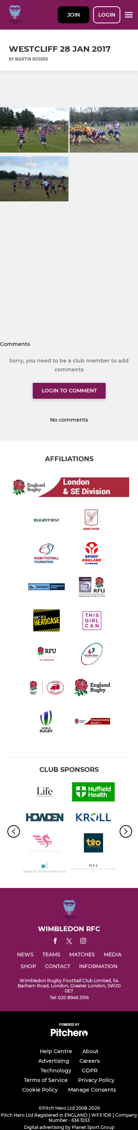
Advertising (53, 1061)
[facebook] (55, 942)
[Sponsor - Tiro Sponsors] (93, 844)
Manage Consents (92, 1089)
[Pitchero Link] (69, 1034)
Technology (55, 1070)
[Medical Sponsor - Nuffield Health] (93, 793)
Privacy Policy (96, 1080)
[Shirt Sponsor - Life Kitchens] (44, 793)
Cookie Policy (40, 1089)
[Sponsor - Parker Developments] (44, 870)
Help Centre (56, 1051)
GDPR (90, 1070)
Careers (89, 1061)
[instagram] (83, 942)
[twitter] (69, 942)
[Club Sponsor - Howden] (44, 819)
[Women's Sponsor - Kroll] (93, 819)
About (90, 1051)
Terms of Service (46, 1080)
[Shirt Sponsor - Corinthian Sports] (44, 844)
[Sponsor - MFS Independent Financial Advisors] (93, 870)
